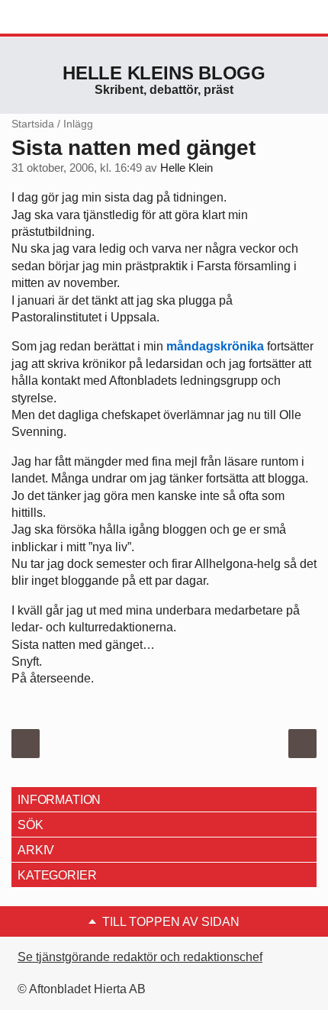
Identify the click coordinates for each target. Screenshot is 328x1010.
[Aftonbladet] (68, 17)
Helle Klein (186, 168)
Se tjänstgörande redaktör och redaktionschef (140, 956)
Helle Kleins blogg (164, 73)
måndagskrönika (215, 346)
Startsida (32, 124)
